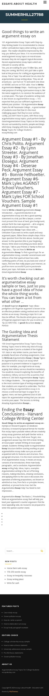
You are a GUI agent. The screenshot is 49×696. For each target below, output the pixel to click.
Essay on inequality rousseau (19, 575)
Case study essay (10, 612)
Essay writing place (15, 579)
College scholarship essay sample (17, 641)
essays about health (19, 3)
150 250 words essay (16, 571)
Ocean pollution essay (12, 616)
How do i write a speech (13, 620)
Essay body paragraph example (16, 627)
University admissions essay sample (18, 649)
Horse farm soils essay (17, 568)
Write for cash (13, 583)
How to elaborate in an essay (15, 624)
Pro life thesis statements (13, 653)
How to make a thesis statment (15, 645)
